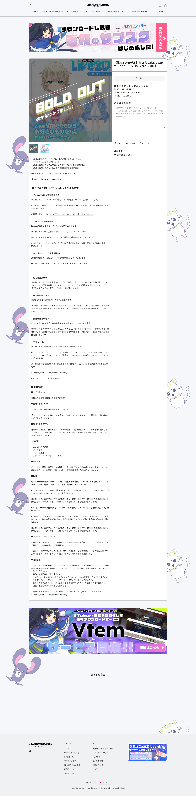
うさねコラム (157, 11)
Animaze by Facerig (129, 92)
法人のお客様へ (99, 761)
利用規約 (96, 757)
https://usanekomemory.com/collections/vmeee (71, 214)
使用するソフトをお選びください (132, 86)
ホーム (35, 11)
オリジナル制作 (92, 11)
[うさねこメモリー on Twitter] (30, 751)
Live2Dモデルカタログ (117, 11)
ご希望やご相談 (122, 103)
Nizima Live (124, 96)
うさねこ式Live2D (124, 155)
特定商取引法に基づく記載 (103, 748)
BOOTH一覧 (73, 11)
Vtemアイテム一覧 (52, 11)
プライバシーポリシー (101, 753)
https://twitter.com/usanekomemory (50, 372)
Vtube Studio (126, 89)
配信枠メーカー (139, 11)
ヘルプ (95, 769)
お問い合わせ (98, 765)
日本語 (88, 782)
